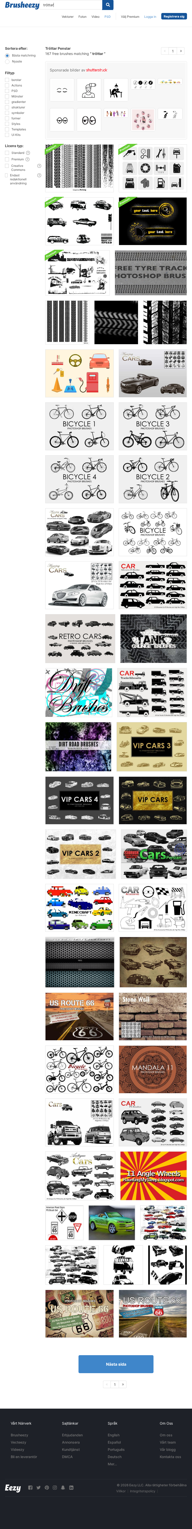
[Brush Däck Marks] (79, 168)
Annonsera (71, 1442)
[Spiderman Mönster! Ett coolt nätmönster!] (79, 962)
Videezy (17, 1449)
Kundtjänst (71, 1449)
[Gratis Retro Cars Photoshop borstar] (80, 638)
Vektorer (68, 16)
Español (114, 1442)
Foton (82, 16)
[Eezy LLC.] (13, 1487)
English (114, 1435)
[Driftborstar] (78, 692)
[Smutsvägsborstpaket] (78, 746)
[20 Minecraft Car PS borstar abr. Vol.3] (79, 908)
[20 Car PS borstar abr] (79, 585)
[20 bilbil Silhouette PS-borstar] (152, 692)
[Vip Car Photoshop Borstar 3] (151, 746)
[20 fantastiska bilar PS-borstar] (79, 532)
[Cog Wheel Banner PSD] (153, 221)
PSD (107, 16)
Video (96, 16)
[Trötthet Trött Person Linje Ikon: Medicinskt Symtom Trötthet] (89, 89)
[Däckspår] (151, 272)
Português (116, 1449)
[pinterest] (47, 1487)
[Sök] (108, 4)
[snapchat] (63, 1487)
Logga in (150, 16)
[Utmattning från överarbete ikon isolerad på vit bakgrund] (116, 89)
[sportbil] (111, 1222)
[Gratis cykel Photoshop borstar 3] (153, 426)
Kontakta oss (170, 1457)
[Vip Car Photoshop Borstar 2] (80, 854)
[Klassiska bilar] (163, 1222)
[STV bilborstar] (167, 1265)
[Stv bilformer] (123, 1265)
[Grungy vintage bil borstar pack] (79, 221)
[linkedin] (71, 1487)
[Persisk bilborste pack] (154, 854)
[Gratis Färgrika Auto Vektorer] (79, 373)
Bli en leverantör (24, 1457)
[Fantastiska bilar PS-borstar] (153, 373)
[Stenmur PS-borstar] (153, 1016)
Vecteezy (18, 1442)
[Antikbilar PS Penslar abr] (80, 1175)
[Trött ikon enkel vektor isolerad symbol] (143, 83)
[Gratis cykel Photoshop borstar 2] (153, 479)
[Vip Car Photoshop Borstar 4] (79, 800)
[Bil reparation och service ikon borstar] (153, 168)
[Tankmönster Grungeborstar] (153, 638)
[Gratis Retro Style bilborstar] (153, 962)
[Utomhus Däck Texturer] (165, 322)
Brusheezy (19, 1435)
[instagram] (55, 1487)
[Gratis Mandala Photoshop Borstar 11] (153, 1069)
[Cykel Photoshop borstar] (153, 532)
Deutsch (115, 1457)
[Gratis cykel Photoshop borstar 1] (79, 426)
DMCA (67, 1457)
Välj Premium (130, 16)
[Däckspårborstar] (67, 322)
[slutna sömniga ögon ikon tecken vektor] (62, 89)
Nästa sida (116, 1364)
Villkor (121, 1491)
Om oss (166, 1435)
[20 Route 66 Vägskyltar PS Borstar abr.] (79, 1016)
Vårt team (168, 1442)
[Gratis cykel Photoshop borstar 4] (79, 479)
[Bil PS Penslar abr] (79, 1122)
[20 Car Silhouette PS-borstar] (153, 585)
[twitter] (38, 1487)
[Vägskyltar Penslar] (64, 1222)
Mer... (112, 1464)
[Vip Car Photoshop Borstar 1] (153, 800)
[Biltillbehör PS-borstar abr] (153, 908)
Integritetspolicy (142, 1491)
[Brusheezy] (22, 5)
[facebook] (30, 1487)
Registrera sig (174, 16)
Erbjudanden (72, 1435)
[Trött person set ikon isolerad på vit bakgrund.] (170, 113)
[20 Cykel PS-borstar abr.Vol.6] (79, 1069)
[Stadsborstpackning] (77, 272)
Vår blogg (168, 1449)
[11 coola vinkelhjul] (153, 1175)
